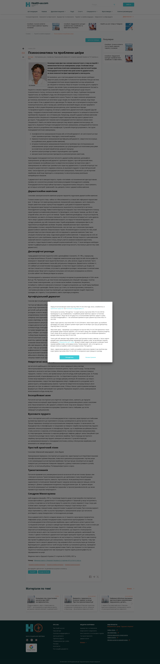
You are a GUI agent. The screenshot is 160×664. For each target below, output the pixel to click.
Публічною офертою (57, 308)
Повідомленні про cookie (66, 342)
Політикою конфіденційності (75, 308)
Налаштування (90, 357)
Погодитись (69, 357)
